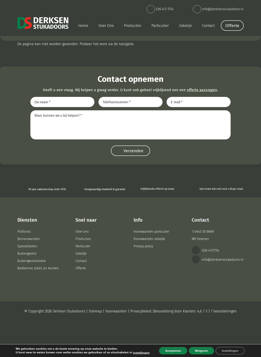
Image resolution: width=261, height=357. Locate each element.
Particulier (82, 246)
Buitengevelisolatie (31, 261)
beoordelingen (224, 311)
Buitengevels (27, 253)
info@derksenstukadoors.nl (223, 9)
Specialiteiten (27, 246)
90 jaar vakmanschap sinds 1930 (47, 189)
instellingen (141, 352)
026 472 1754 (165, 9)
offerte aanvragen (202, 90)
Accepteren (173, 350)
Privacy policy (143, 246)
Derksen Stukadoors (69, 311)
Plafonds (24, 231)
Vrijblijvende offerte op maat (157, 188)
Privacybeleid (141, 311)
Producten (83, 239)
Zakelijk (80, 253)
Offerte (232, 25)
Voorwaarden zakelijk (149, 239)
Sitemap (95, 311)
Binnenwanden (28, 239)
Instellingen (230, 350)
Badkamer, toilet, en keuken (38, 268)
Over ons (82, 231)
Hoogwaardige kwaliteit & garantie (104, 189)
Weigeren (201, 350)
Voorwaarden (116, 311)
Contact (81, 261)
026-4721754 (210, 250)
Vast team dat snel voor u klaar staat (221, 188)
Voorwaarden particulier (151, 231)
